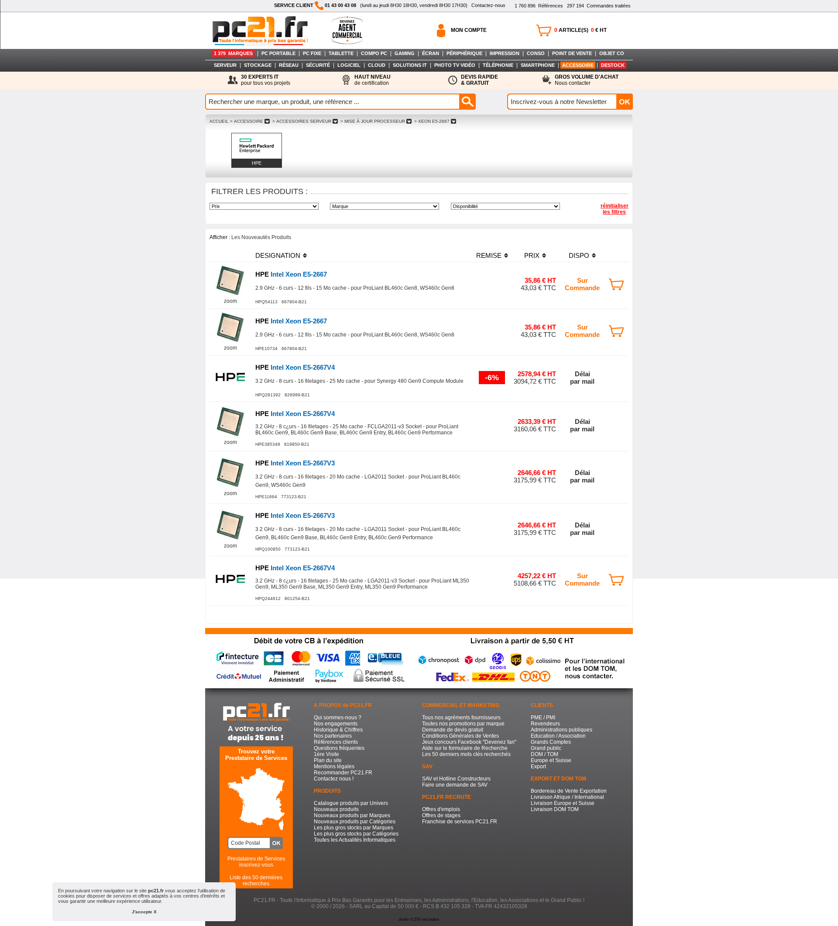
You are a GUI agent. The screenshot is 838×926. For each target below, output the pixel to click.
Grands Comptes (551, 742)
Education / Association (558, 736)
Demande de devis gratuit (452, 730)
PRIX (531, 255)
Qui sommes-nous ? (337, 717)
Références (539, 5)
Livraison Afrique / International (567, 797)
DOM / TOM (544, 754)
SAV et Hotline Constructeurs (456, 779)
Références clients (336, 742)
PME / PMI (543, 717)
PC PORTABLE (278, 53)
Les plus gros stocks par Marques (353, 828)
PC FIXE (312, 53)
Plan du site (328, 760)
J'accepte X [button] (144, 911)
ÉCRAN (430, 53)
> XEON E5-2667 (432, 121)
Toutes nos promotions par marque (463, 724)
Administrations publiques (561, 730)
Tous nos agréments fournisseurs (461, 717)
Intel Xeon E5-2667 (291, 274)
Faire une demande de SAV (455, 785)
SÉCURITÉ (318, 65)
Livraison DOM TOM (555, 809)
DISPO (579, 255)
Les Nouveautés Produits (261, 237)
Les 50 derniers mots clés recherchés (466, 754)
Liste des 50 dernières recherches (256, 880)
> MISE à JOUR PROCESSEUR (372, 121)
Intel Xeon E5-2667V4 (295, 367)
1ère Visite (326, 754)
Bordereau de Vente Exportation (569, 791)
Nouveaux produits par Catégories (354, 821)
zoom (230, 301)
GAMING (405, 53)
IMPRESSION (504, 53)
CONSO (536, 53)
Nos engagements (335, 724)
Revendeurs (545, 724)
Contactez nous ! (334, 779)
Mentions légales (334, 766)
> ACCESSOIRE (246, 121)
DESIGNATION (277, 255)
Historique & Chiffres (338, 730)
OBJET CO (611, 53)
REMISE (488, 255)
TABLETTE (341, 53)
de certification (372, 80)
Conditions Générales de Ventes (460, 736)
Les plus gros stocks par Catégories (356, 834)
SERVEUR (225, 65)
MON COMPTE (469, 30)
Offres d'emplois (441, 809)
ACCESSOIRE (578, 65)
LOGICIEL (349, 65)
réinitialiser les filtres (614, 209)
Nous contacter (586, 80)
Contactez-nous (488, 5)
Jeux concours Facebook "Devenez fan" (469, 742)
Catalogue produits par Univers (351, 803)
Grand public (546, 748)
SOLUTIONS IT (410, 65)
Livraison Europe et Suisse (562, 803)
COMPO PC (374, 53)
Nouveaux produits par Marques (352, 815)
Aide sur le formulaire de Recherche (465, 748)
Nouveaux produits (336, 809)
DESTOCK (613, 65)
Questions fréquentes (339, 748)
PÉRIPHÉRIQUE (464, 53)
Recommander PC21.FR (343, 773)
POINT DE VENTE (572, 53)
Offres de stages (441, 815)
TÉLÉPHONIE (498, 65)
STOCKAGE (257, 65)
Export (538, 766)
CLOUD (376, 65)
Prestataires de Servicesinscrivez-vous (256, 862)
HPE (256, 163)
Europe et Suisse (551, 760)
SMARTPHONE (538, 65)
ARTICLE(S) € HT (580, 30)
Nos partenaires (333, 736)
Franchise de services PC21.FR (459, 821)
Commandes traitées (599, 5)
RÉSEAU (289, 65)
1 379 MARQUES (233, 53)
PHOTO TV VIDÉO (454, 65)
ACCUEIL (219, 121)
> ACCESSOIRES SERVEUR (302, 121)
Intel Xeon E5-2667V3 (295, 463)
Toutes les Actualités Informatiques (354, 840)
